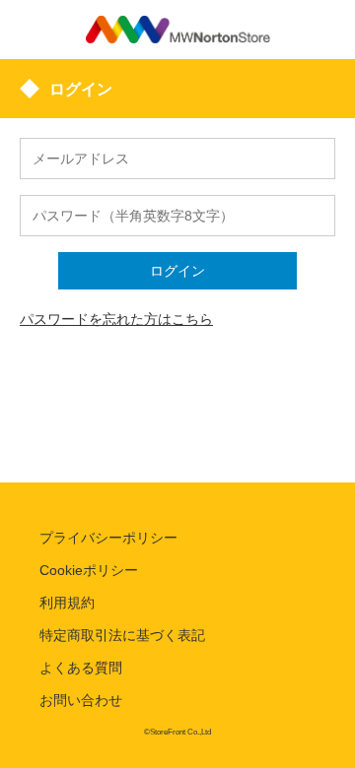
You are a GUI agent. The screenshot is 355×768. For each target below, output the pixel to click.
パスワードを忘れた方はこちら (116, 319)
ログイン (177, 271)
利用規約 (67, 602)
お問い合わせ (80, 700)
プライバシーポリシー (108, 537)
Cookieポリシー (88, 570)
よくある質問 (80, 667)
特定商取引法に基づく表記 (122, 635)
